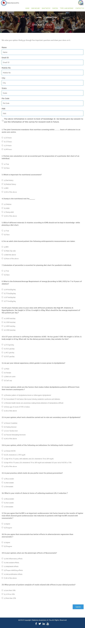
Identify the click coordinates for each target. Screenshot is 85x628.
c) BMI (6, 188)
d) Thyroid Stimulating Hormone (15, 435)
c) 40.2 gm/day (9, 353)
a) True (6, 164)
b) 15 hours (8, 142)
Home (27, 8)
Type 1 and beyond (66, 8)
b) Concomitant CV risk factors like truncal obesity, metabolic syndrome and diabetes (32, 399)
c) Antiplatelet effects (11, 566)
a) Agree (7, 524)
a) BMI (6, 247)
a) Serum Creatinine (10, 423)
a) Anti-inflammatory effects (13, 559)
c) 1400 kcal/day (9, 326)
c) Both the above (10, 255)
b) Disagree (8, 528)
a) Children (7, 204)
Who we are (35, 8)
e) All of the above (10, 411)
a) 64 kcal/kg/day (10, 290)
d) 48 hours (8, 149)
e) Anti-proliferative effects (13, 574)
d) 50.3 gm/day (9, 356)
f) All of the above (10, 578)
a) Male (6, 369)
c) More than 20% (10, 598)
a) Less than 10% (9, 590)
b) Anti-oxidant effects (11, 563)
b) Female (7, 373)
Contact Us (79, 8)
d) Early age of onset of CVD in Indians (17, 407)
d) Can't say (8, 380)
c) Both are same (9, 377)
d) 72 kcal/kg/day (10, 301)
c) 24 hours (8, 145)
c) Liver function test (11, 431)
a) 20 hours (8, 138)
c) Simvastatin (8, 487)
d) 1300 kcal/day (9, 330)
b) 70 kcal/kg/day (10, 293)
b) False (7, 168)
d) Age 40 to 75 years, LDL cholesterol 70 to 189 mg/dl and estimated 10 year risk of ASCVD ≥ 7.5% (37, 463)
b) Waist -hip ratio (10, 251)
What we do (46, 8)
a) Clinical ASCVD (9, 451)
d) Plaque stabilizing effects (13, 570)
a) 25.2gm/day (9, 345)
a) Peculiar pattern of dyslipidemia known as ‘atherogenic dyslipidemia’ (27, 395)
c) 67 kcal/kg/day (9, 297)
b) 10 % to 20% (9, 594)
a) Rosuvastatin (9, 479)
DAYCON (55, 8)
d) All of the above (10, 192)
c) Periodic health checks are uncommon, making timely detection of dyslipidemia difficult (33, 403)
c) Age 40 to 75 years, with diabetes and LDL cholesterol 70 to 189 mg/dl (28, 459)
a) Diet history (8, 180)
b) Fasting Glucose (10, 427)
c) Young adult (9, 212)
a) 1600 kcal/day (9, 318)
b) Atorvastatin (9, 483)
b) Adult (6, 208)
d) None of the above (11, 259)
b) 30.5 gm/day (9, 349)
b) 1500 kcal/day (9, 322)
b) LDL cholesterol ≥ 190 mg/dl (14, 455)
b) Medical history (10, 184)
